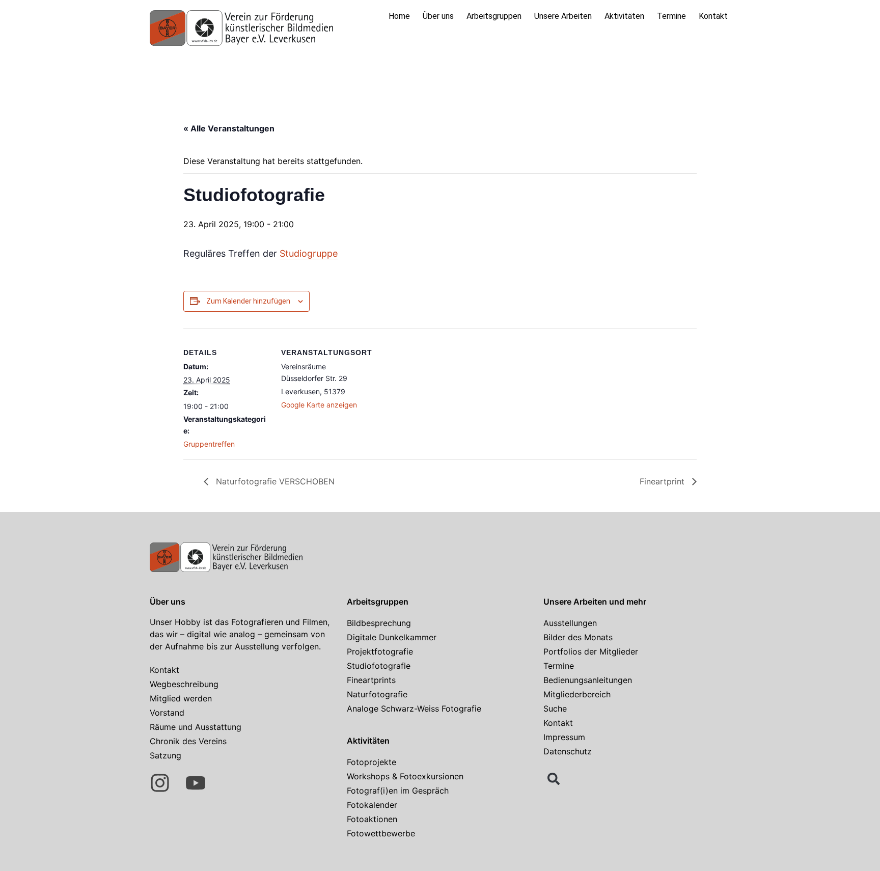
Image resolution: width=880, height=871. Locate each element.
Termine (671, 16)
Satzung (165, 755)
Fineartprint (663, 481)
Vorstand (167, 712)
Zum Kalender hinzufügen (248, 301)
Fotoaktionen (372, 819)
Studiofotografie (378, 666)
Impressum (564, 737)
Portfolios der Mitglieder (590, 651)
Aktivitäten (624, 16)
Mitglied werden (181, 698)
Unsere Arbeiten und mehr (594, 601)
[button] (553, 779)
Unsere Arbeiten (563, 16)
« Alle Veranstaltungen (228, 128)
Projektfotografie (380, 651)
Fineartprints (371, 680)
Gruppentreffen (209, 444)
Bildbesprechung (379, 623)
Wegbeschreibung (184, 684)
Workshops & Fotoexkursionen (405, 776)
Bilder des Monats (578, 637)
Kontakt (713, 16)
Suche (555, 708)
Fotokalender (372, 805)
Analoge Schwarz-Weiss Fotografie (414, 708)
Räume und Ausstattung (195, 727)
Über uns (438, 16)
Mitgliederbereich (577, 694)
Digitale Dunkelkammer (391, 637)
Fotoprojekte (371, 762)
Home (399, 16)
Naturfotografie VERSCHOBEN (274, 481)
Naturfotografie (377, 694)
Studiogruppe (309, 253)
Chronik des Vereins (188, 741)
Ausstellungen (570, 623)
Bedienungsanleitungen (587, 680)
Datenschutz (567, 751)
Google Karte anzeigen (319, 404)
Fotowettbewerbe (381, 833)
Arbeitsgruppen (493, 16)
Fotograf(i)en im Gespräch (398, 790)
